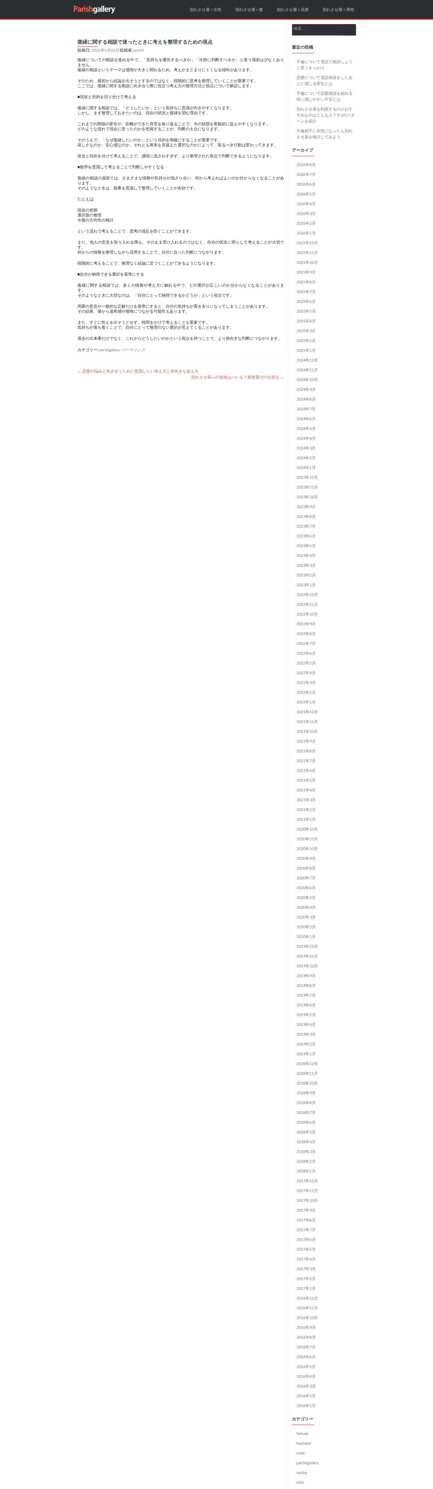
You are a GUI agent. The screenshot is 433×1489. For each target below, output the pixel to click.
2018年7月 (306, 1112)
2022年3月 (306, 682)
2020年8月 (306, 868)
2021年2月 (306, 809)
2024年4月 (306, 438)
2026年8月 (306, 164)
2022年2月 (306, 692)
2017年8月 (306, 1219)
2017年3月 (306, 1268)
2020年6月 (306, 887)
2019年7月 (306, 995)
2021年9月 (306, 741)
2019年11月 (307, 956)
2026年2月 (306, 223)
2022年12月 (307, 594)
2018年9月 (306, 1092)
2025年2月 (306, 340)
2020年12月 (307, 829)
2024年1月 (306, 467)
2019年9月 (306, 975)
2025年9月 (306, 272)
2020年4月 (306, 907)
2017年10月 (307, 1200)
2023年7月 (306, 526)
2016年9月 (306, 1327)
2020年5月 (306, 897)
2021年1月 (306, 819)
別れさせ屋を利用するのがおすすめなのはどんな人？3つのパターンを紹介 (325, 114)
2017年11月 (307, 1190)
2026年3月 (306, 213)
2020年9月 (306, 858)
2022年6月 (306, 653)
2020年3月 (306, 916)
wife (300, 1482)
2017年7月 (306, 1229)
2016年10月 (307, 1317)
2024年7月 (306, 408)
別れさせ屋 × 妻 (249, 9)
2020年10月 (307, 848)
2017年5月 (306, 1249)
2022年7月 (306, 643)
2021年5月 (306, 780)
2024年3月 (306, 447)
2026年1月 (306, 233)
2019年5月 (306, 1014)
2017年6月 (306, 1239)
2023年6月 (306, 535)
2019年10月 (307, 965)
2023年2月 (306, 574)
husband (303, 1443)
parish (139, 50)
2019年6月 (306, 1004)
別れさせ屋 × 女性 (206, 9)
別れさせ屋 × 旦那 (293, 9)
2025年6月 (306, 301)
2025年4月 (306, 320)
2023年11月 (307, 487)
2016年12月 (307, 1298)
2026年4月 (306, 203)
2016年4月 (306, 1376)
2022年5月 (306, 662)
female (302, 1433)
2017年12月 (307, 1180)
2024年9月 (306, 389)
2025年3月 (306, 330)
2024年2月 (306, 457)
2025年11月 (307, 252)
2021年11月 (307, 721)
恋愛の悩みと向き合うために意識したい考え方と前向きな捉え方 (137, 371)
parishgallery (109, 349)
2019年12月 (307, 946)
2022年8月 (306, 633)
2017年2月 (306, 1278)
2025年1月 (306, 350)
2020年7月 (306, 877)
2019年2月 (306, 1044)
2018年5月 (306, 1131)
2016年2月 (306, 1395)
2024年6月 (306, 418)
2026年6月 (306, 184)
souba (301, 1472)
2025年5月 (306, 311)
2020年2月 (306, 926)
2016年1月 (306, 1405)
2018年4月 (306, 1141)
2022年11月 (307, 604)
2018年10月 (307, 1083)
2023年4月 (306, 555)
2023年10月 (307, 496)
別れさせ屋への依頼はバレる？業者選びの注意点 (237, 377)
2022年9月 (306, 623)
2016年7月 (306, 1346)
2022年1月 (306, 702)
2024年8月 (306, 399)
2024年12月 (307, 360)
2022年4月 (306, 672)
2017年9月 (306, 1210)
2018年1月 (306, 1171)
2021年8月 (306, 750)
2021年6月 (306, 770)
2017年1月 (306, 1288)
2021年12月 (307, 711)
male (300, 1452)
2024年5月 (306, 428)
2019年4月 (306, 1024)
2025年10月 (307, 262)
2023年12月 (307, 477)
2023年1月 (306, 584)
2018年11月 (307, 1073)
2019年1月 (306, 1053)
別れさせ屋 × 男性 (338, 9)
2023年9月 (306, 506)
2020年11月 (307, 838)
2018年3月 (306, 1151)
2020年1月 (306, 936)
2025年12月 (307, 242)
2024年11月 (307, 369)
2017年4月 (306, 1258)
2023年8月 (306, 516)
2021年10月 (307, 731)
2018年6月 (306, 1122)
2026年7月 (306, 174)
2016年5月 (306, 1366)
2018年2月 (306, 1161)
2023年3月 (306, 565)
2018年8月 (306, 1102)
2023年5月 (306, 545)
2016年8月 (306, 1337)
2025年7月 (306, 291)
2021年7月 (306, 760)
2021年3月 (306, 799)
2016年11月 (307, 1307)
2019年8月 (306, 985)
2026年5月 (306, 193)
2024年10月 (307, 379)
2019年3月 (306, 1034)
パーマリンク (133, 349)
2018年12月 (307, 1063)
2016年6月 (306, 1356)
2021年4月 (306, 789)
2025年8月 (306, 281)
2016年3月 (306, 1386)
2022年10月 (307, 614)
